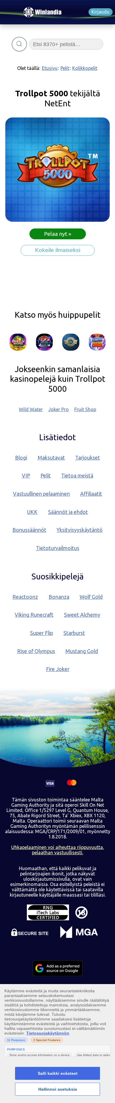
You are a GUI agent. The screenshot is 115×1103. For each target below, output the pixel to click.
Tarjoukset (87, 457)
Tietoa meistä (77, 475)
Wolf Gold (91, 597)
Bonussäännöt (29, 530)
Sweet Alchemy (82, 615)
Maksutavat (51, 457)
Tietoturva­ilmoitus (57, 548)
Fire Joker (57, 669)
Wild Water (31, 409)
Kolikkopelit (84, 68)
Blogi (21, 457)
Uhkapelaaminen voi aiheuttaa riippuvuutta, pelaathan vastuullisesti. (57, 850)
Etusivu (50, 68)
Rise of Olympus (36, 651)
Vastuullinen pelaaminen (41, 494)
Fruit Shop (85, 409)
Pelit (64, 68)
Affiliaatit (91, 494)
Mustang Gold (81, 651)
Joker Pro (58, 409)
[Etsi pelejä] (19, 44)
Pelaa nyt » (57, 234)
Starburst (74, 633)
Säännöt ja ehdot (68, 512)
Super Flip (41, 633)
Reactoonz (25, 597)
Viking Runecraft (34, 615)
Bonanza (59, 597)
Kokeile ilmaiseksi (57, 250)
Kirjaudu (100, 11)
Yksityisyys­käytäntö (80, 530)
